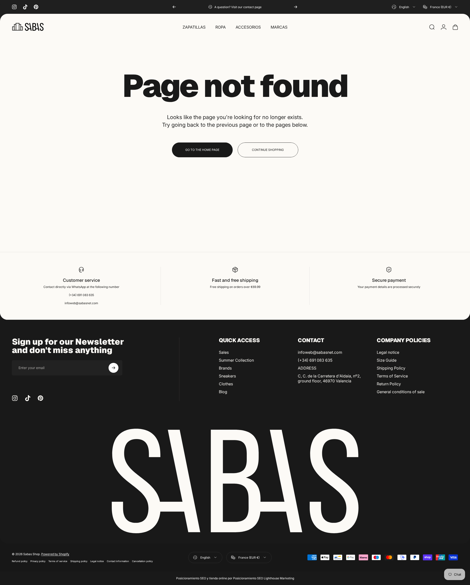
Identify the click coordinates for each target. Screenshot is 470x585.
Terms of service (57, 561)
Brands (225, 368)
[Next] (295, 7)
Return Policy (389, 383)
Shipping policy (78, 561)
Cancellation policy (142, 561)
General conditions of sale (401, 391)
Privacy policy (37, 561)
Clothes (226, 383)
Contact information (118, 561)
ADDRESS (307, 368)
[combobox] (404, 7)
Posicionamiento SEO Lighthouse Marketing (263, 578)
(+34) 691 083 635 (315, 360)
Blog (223, 391)
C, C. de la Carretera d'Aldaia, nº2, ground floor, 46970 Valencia (329, 378)
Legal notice (388, 352)
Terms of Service (392, 375)
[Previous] (174, 7)
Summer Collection (236, 360)
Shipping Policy (391, 368)
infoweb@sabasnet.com (320, 352)
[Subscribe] (113, 368)
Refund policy (19, 561)
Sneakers (227, 375)
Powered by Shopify (55, 554)
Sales (224, 352)
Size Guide (386, 360)
